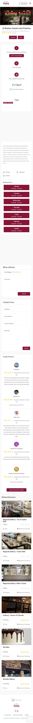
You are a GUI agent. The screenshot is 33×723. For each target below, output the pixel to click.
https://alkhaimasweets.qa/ (16, 79)
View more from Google (16, 490)
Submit (24, 294)
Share (20, 37)
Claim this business (17, 89)
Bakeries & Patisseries (24, 528)
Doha (6, 528)
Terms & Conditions (18, 715)
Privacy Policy (7, 715)
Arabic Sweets (8, 103)
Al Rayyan (7, 560)
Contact (27, 715)
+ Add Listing (23, 3)
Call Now (13, 37)
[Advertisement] (16, 249)
